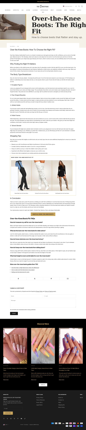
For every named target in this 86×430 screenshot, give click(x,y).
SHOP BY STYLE (16, 10)
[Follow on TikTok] (25, 418)
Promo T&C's (39, 402)
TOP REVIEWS (71, 10)
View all (43, 384)
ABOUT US (79, 10)
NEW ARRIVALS (7, 10)
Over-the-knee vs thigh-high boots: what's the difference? (25, 267)
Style (18, 46)
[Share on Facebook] (18, 278)
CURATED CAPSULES (44, 10)
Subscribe (8, 413)
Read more (5, 379)
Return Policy (61, 407)
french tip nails (5, 365)
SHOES (65, 10)
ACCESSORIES (59, 10)
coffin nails (33, 365)
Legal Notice (39, 405)
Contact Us (61, 400)
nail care (60, 365)
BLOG (43, 12)
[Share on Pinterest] (51, 278)
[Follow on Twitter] (7, 418)
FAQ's (59, 402)
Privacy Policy (39, 291)
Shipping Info (61, 405)
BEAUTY (52, 10)
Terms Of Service (40, 400)
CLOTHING (28, 10)
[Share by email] (68, 278)
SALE (22, 10)
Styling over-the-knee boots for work (20, 272)
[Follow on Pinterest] (18, 418)
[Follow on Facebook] (4, 418)
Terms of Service (49, 291)
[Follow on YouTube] (21, 418)
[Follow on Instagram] (11, 418)
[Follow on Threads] (14, 418)
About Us (60, 397)
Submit (14, 313)
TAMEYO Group (36, 424)
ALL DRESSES (35, 10)
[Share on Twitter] (35, 278)
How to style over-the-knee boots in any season (23, 269)
